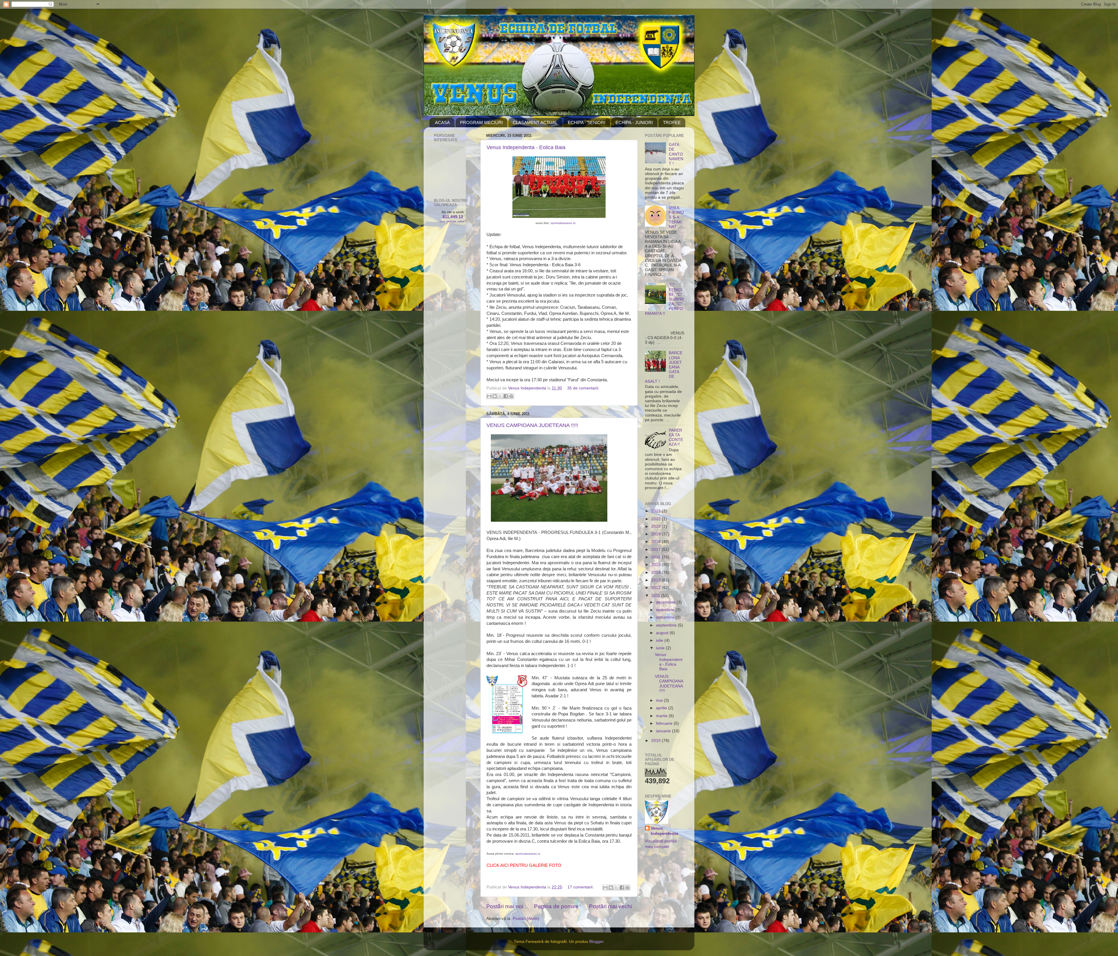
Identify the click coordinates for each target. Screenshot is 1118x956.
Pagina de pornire (556, 906)
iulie (660, 640)
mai (660, 700)
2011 (656, 595)
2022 (656, 519)
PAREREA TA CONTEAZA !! (676, 437)
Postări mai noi (504, 906)
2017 (656, 549)
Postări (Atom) (526, 918)
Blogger (596, 941)
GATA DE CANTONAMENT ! (676, 154)
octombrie (665, 617)
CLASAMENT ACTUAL (535, 122)
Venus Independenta (664, 831)
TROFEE (672, 122)
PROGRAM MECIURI (481, 122)
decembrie (666, 602)
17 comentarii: (581, 887)
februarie (665, 723)
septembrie (667, 625)
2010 (656, 740)
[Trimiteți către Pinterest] (511, 396)
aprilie (662, 708)
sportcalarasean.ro (563, 223)
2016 (656, 557)
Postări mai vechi (610, 906)
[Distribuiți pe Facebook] (506, 396)
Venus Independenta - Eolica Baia (526, 147)
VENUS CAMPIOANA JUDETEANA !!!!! (532, 425)
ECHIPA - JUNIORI (634, 122)
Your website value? (452, 221)
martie (662, 716)
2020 (656, 526)
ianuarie (664, 731)
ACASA (442, 122)
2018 (656, 541)
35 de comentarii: (583, 388)
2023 (656, 511)
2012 (656, 587)
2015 (656, 564)
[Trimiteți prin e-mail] (489, 396)
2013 (656, 580)
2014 (656, 572)
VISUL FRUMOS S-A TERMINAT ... (676, 217)
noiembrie (665, 610)
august (663, 633)
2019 (656, 534)
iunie (661, 648)
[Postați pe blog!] (495, 396)
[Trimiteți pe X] (500, 396)
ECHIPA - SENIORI (586, 122)
